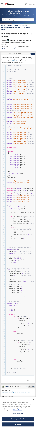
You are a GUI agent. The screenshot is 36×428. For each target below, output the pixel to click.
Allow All (18, 424)
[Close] (34, 400)
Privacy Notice (17, 410)
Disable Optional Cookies (18, 419)
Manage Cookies (18, 413)
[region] (18, 412)
